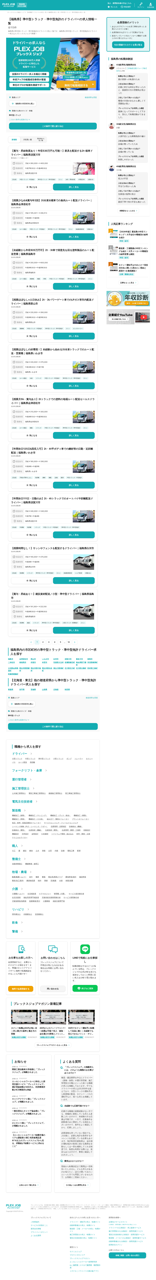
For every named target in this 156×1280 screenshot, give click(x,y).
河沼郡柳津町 (92, 662)
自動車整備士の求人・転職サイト (82, 1225)
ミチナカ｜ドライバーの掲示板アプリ (84, 1271)
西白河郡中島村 (36, 669)
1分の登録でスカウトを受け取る (128, 45)
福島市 (10, 659)
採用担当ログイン (115, 1245)
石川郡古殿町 (81, 668)
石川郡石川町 (70, 668)
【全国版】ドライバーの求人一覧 (36, 12)
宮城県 (33, 689)
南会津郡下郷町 (81, 663)
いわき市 (45, 659)
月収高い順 (27, 139)
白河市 (55, 659)
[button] (31, 642)
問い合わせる (53, 988)
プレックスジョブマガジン (80, 1258)
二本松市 (11, 662)
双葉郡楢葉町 (13, 674)
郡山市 (33, 659)
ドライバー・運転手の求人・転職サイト (85, 1222)
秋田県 (67, 689)
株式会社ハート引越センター (20, 158)
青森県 (10, 689)
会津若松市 (23, 659)
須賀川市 (68, 659)
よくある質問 (36, 1235)
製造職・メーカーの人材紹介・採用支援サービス (127, 1238)
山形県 (44, 689)
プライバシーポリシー (39, 1232)
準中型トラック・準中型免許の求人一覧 (73, 12)
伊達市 (33, 662)
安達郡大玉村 (58, 662)
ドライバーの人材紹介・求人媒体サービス (125, 1228)
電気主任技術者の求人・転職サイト (83, 1238)
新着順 (14, 139)
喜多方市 (79, 659)
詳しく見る (74, 187)
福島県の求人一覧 (54, 12)
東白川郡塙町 (58, 668)
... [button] (64, 642)
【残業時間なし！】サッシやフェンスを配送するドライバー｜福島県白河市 (52, 548)
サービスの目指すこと (39, 1225)
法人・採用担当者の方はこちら (120, 3)
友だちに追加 (87, 988)
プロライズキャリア (77, 1255)
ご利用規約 (35, 1222)
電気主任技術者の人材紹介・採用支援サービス (127, 1234)
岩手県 (21, 689)
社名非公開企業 (15, 207)
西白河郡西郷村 (24, 669)
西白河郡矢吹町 (47, 669)
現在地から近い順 (40, 139)
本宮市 (44, 662)
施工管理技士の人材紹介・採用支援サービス (126, 1231)
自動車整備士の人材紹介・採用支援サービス (126, 1241)
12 (69, 642)
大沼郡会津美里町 (13, 669)
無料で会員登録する (20, 989)
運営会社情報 (36, 1229)
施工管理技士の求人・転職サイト (82, 1234)
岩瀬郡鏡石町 (70, 662)
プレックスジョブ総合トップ (15, 12)
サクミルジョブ (76, 1251)
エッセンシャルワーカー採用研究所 (83, 1262)
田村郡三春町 (92, 668)
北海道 (55, 689)
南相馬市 (22, 662)
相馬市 (90, 659)
